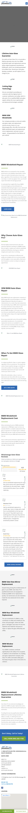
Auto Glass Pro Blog (7, 770)
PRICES (3, 766)
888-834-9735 (9, 784)
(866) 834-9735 (7, 811)
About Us (3, 759)
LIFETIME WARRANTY (6, 765)
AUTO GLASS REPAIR (6, 763)
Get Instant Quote (21, 811)
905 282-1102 (4, 782)
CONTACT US (4, 768)
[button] (27, 3)
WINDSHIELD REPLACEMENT (8, 761)
